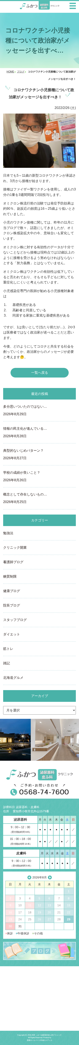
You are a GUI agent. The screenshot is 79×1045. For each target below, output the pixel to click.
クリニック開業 (15, 547)
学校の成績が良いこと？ (21, 476)
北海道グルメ (13, 677)
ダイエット (11, 634)
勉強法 (8, 533)
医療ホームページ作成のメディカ (39, 1040)
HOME (10, 71)
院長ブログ (11, 605)
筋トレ (8, 649)
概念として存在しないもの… (25, 498)
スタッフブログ (15, 620)
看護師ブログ (13, 562)
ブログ (20, 71)
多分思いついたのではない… (25, 410)
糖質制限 (10, 576)
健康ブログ (11, 591)
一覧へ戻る (39, 372)
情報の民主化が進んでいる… (25, 432)
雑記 (6, 663)
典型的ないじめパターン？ (23, 454)
